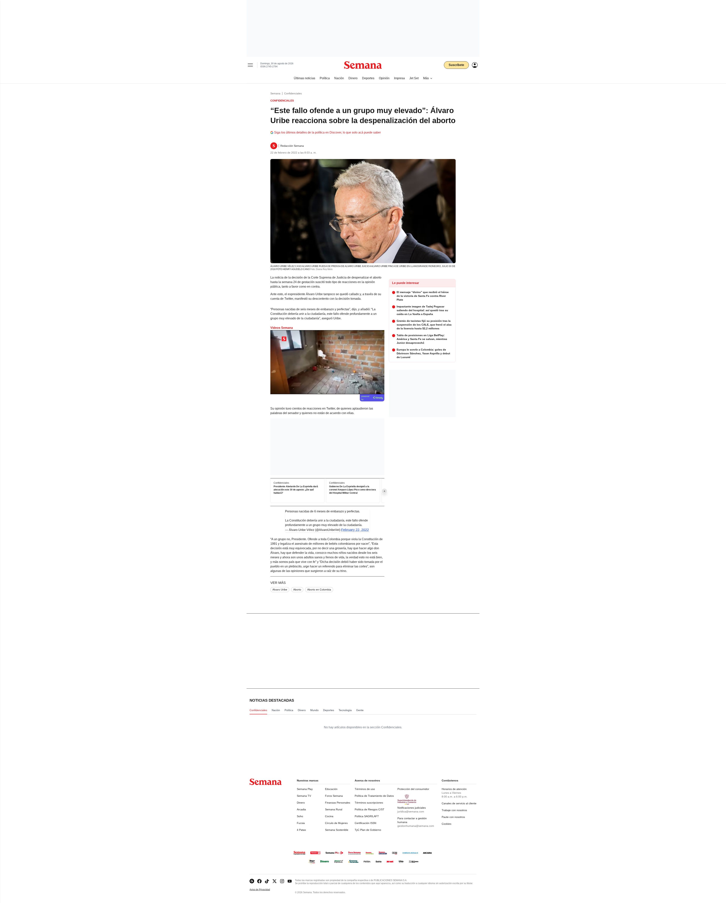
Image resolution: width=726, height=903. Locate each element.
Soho (300, 816)
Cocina (329, 816)
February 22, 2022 (355, 530)
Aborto (297, 589)
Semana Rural (333, 809)
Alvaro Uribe (279, 589)
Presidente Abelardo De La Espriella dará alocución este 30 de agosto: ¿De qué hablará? (296, 489)
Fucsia (301, 823)
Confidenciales (293, 93)
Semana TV (304, 795)
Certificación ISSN (365, 823)
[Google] (252, 881)
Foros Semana (334, 795)
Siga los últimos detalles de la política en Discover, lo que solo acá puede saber (327, 132)
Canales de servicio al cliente (459, 803)
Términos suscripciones (369, 802)
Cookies (446, 823)
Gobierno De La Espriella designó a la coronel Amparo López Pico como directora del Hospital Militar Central (352, 489)
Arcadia (301, 809)
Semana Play (305, 789)
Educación (331, 789)
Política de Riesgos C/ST (369, 809)
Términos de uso (365, 789)
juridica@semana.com (410, 811)
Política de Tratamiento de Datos (374, 795)
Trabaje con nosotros (454, 810)
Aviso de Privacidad (264, 889)
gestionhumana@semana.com (415, 825)
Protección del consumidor (413, 789)
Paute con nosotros (453, 816)
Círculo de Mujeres (336, 823)
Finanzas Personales (337, 802)
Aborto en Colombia (319, 589)
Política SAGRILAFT (367, 816)
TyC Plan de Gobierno (368, 829)
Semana (275, 93)
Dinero (301, 802)
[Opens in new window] (259, 881)
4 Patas (301, 829)
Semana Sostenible (336, 829)
